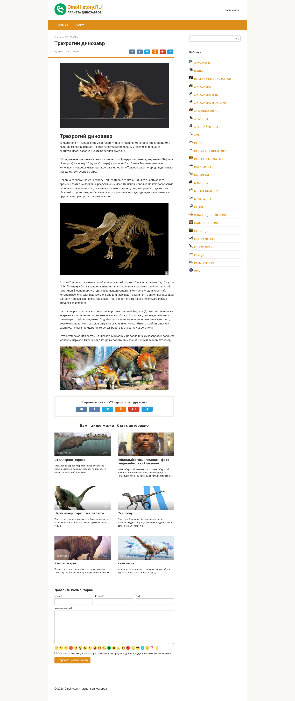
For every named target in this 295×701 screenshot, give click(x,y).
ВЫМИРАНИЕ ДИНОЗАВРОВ (212, 78)
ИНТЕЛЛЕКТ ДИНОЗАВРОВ (211, 151)
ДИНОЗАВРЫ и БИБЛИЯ (210, 102)
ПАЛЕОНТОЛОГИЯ (206, 223)
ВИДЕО (198, 70)
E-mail (99, 596)
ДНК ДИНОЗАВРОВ (206, 110)
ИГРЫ (198, 143)
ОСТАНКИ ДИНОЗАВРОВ (210, 215)
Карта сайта (232, 10)
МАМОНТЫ (201, 183)
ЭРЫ (197, 271)
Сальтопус (126, 513)
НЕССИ (198, 207)
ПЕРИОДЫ (201, 231)
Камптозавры (65, 563)
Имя (58, 596)
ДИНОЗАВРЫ (72, 51)
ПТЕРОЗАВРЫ (203, 247)
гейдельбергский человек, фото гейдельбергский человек (143, 461)
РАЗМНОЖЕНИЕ (204, 263)
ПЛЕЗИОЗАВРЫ (204, 239)
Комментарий (63, 608)
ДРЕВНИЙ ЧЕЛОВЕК (207, 127)
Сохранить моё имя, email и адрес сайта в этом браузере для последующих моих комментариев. (114, 653)
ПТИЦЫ (199, 255)
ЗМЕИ (198, 135)
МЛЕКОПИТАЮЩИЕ (207, 191)
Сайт (139, 596)
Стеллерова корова (69, 460)
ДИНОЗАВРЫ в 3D (206, 94)
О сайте (79, 25)
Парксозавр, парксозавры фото (79, 513)
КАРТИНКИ (201, 175)
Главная (63, 25)
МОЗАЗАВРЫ (202, 199)
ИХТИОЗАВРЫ (203, 167)
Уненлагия (126, 563)
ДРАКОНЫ (201, 119)
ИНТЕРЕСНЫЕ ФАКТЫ (208, 159)
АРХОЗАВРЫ (202, 62)
